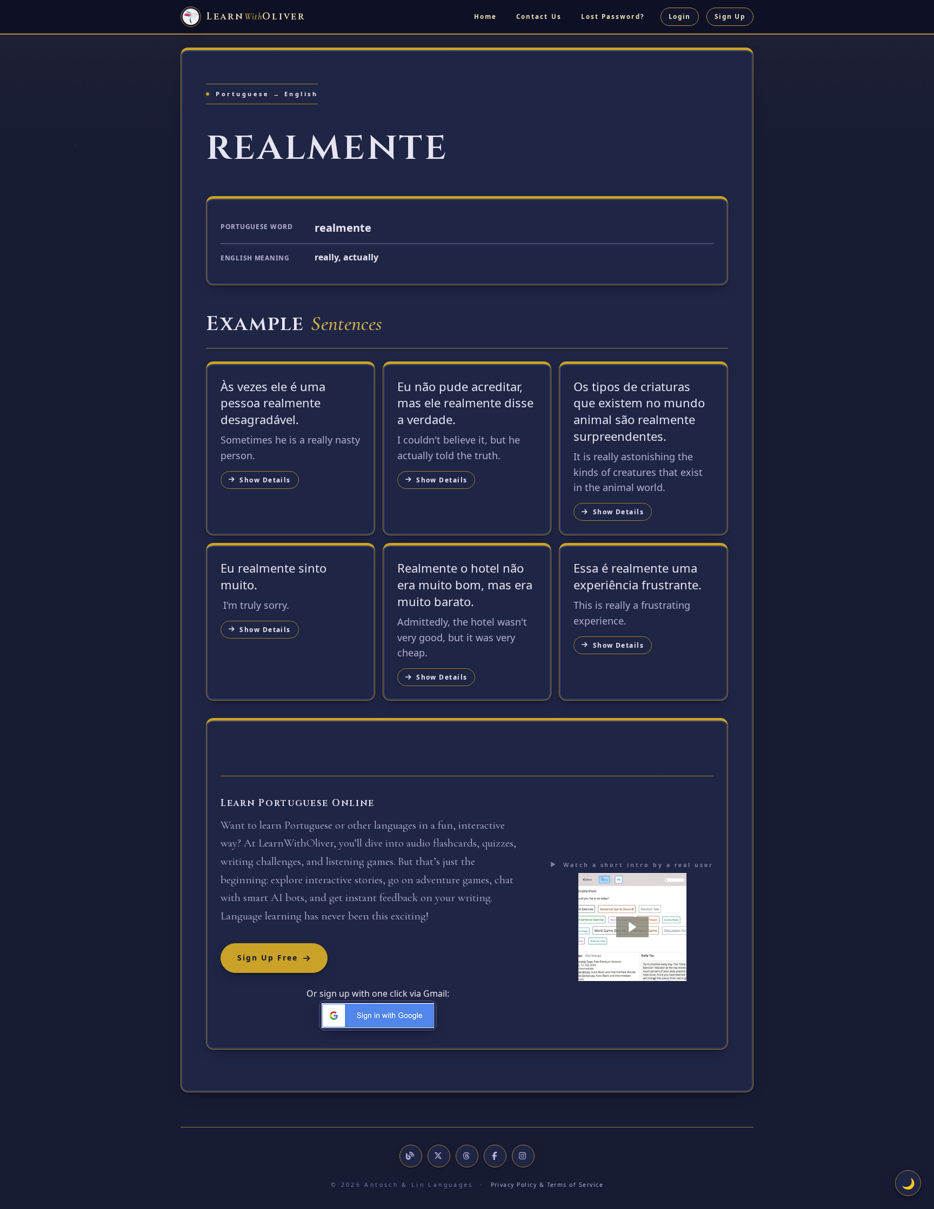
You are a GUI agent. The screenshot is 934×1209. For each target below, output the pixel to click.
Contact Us (539, 16)
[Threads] (467, 1156)
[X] (439, 1156)
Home (485, 16)
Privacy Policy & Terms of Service (547, 1184)
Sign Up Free (267, 957)
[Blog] (410, 1156)
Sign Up (730, 16)
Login (680, 16)
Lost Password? (612, 16)
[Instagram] (523, 1156)
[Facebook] (495, 1156)
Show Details (264, 480)
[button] (632, 927)
